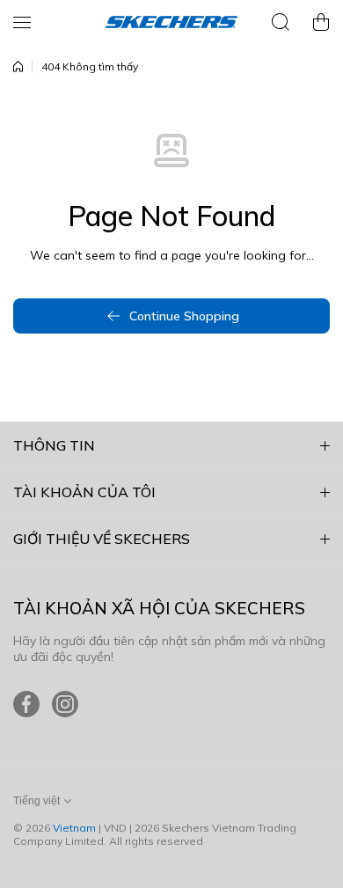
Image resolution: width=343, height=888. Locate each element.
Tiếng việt (36, 801)
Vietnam (74, 827)
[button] (321, 22)
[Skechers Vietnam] (171, 22)
